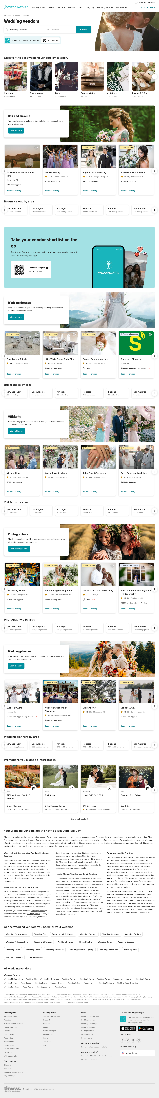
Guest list (46, 1023)
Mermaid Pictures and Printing (98, 590)
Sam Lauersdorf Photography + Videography (136, 592)
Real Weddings (87, 1034)
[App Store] (128, 1030)
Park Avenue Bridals (17, 359)
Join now (151, 7)
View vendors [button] (16, 130)
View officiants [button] (16, 431)
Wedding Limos (33, 949)
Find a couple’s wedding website (94, 1047)
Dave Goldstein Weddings (134, 473)
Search (83, 29)
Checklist (46, 1020)
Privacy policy (9, 1045)
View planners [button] (16, 666)
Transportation (88, 93)
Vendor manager (49, 1031)
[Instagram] (138, 1040)
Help (44, 1045)
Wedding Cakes (13, 949)
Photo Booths (85, 942)
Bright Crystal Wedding (94, 172)
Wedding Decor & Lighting (82, 949)
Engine (45, 1038)
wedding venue (33, 913)
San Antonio (140, 208)
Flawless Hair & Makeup (133, 172)
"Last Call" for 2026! (93, 795)
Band (57, 93)
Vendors (61, 7)
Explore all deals (78, 819)
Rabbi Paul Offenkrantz (94, 473)
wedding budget (114, 869)
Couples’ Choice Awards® (14, 1072)
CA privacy (8, 1052)
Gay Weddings (9, 1076)
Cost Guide (47, 1042)
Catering (8, 93)
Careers (7, 1031)
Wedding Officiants (43, 942)
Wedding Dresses (126, 942)
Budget (45, 1027)
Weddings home (10, 1016)
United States (131, 1053)
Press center (9, 1034)
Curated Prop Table (131, 795)
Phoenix (112, 208)
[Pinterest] (133, 1040)
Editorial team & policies (13, 1023)
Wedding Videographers (17, 942)
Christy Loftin (89, 707)
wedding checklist (115, 900)
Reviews (7, 1069)
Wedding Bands (105, 942)
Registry (90, 7)
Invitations (112, 93)
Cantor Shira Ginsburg (56, 473)
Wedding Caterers (110, 934)
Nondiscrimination (11, 1027)
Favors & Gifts (139, 93)
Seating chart (48, 1034)
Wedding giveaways (89, 1023)
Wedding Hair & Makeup (63, 934)
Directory (7, 1065)
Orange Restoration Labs (95, 359)
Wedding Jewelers (14, 957)
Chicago (61, 208)
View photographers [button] (19, 548)
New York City (13, 208)
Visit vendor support (89, 1059)
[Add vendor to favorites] (36, 148)
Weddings (8, 15)
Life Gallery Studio (16, 590)
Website (105, 7)
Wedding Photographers (17, 934)
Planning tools (38, 7)
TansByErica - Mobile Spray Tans (20, 174)
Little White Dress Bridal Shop (60, 359)
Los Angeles (38, 208)
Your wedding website (51, 1016)
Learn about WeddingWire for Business (96, 1056)
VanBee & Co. (128, 707)
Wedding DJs (40, 934)
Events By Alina (14, 707)
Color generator (87, 1031)
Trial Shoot (50, 795)
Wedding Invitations (108, 949)
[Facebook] (122, 1040)
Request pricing (14, 190)
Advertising (8, 1038)
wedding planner (38, 910)
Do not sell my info (11, 1049)
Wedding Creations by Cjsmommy (56, 709)
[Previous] (4, 76)
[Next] (154, 76)
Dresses (72, 7)
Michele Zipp (13, 473)
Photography (36, 93)
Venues (51, 7)
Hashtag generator (88, 1020)
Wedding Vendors (12, 975)
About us (7, 1020)
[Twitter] (127, 1040)
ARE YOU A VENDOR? (146, 3)
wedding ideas (121, 903)
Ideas (81, 7)
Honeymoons (86, 1038)
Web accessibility (10, 1056)
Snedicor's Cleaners (131, 359)
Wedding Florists (133, 934)
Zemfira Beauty (52, 172)
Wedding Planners (88, 934)
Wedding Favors (36, 957)
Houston (87, 208)
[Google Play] (146, 1030)
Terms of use (9, 1042)
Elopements (121, 7)
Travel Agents (130, 949)
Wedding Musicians (55, 949)
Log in (142, 7)
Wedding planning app (90, 1016)
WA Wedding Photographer (59, 590)
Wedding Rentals (65, 942)
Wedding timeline (88, 1027)
